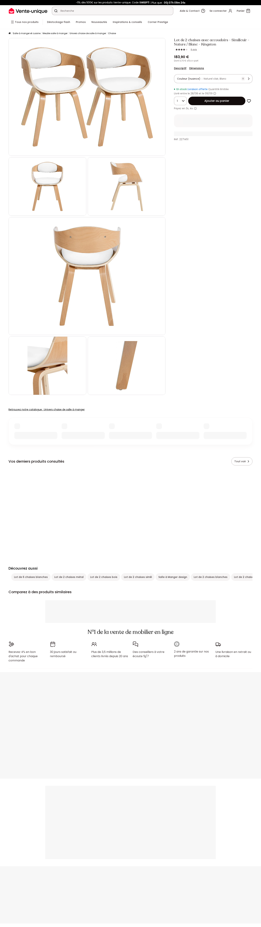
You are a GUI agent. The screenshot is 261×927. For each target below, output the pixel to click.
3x (187, 108)
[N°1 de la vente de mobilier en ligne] (28, 10)
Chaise (112, 33)
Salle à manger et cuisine (26, 33)
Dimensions (196, 68)
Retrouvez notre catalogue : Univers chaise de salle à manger (47, 409)
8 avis (194, 49)
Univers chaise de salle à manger (88, 33)
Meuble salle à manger (55, 33)
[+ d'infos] (195, 108)
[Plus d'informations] (214, 93)
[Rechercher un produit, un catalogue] (56, 11)
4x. (191, 108)
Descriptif (180, 68)
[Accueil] (10, 33)
